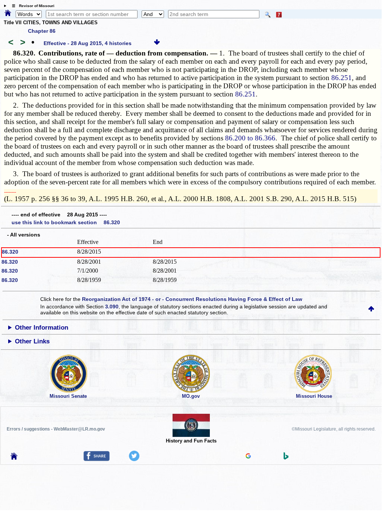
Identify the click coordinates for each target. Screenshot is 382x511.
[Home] (7, 13)
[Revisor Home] (14, 458)
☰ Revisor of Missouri (31, 6)
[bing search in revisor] (286, 458)
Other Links (32, 341)
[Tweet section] (134, 459)
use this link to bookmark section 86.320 (66, 222)
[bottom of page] (157, 43)
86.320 (10, 252)
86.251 (341, 78)
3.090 (112, 307)
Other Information (41, 327)
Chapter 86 (42, 31)
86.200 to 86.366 (250, 138)
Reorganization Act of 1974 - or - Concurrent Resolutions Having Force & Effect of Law (192, 299)
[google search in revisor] (248, 457)
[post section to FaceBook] (96, 459)
